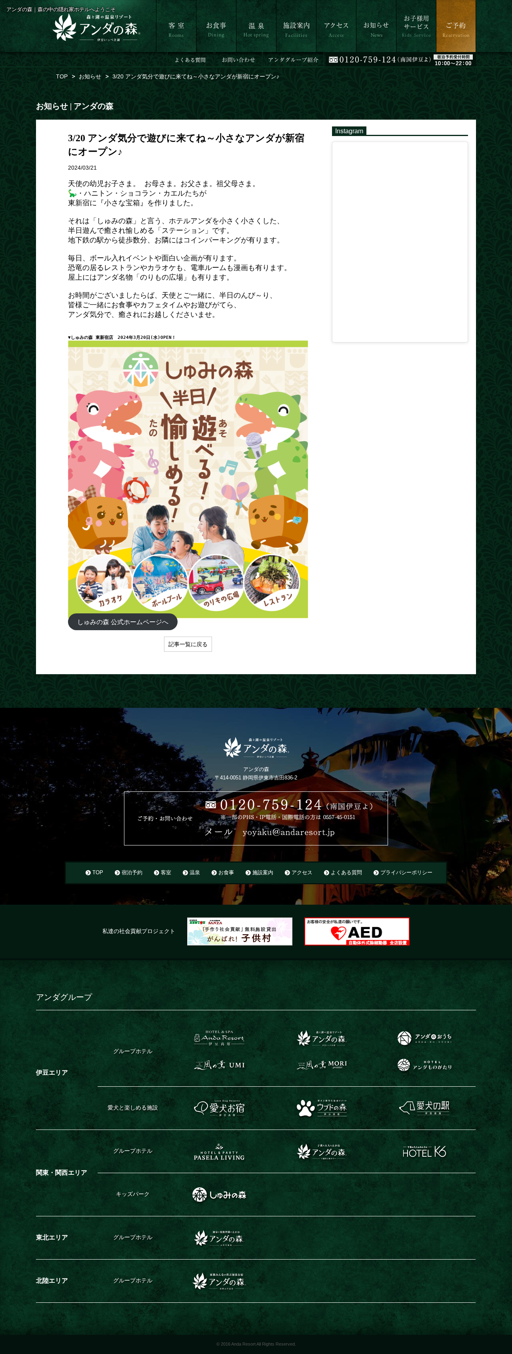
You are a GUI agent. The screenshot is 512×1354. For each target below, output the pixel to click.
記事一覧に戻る (188, 644)
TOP (97, 872)
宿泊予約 (132, 872)
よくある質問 (346, 872)
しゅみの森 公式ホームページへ (122, 622)
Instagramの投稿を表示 (362, 145)
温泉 (241, 55)
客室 (161, 55)
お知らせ (367, 55)
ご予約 (444, 55)
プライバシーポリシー (406, 872)
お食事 (204, 55)
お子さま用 (410, 55)
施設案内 (287, 55)
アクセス (327, 55)
